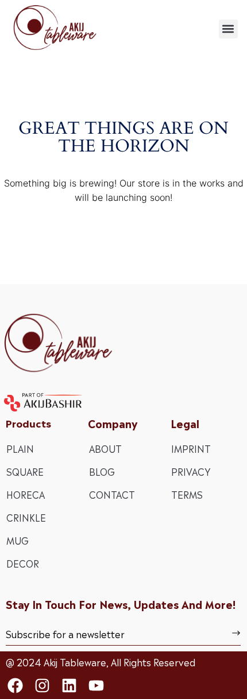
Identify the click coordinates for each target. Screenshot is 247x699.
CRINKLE (26, 517)
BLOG (102, 471)
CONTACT (112, 494)
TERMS (187, 494)
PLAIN (20, 448)
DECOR (22, 563)
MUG (17, 540)
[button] (228, 29)
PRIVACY (190, 471)
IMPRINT (191, 448)
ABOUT (105, 448)
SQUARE (25, 471)
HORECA (25, 494)
